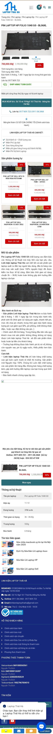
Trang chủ (5, 17)
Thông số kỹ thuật (36, 60)
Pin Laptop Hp (28, 17)
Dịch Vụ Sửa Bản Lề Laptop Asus (31, 551)
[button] (26, 103)
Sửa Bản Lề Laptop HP (27, 560)
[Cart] (39, 7)
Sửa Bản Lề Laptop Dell (27, 569)
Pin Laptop (16, 17)
